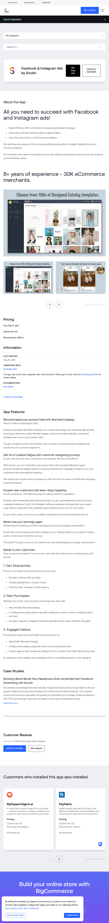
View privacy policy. (14, 908)
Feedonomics (29, 3)
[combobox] (54, 47)
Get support (36, 748)
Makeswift (46, 3)
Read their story (10, 703)
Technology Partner (89, 374)
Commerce (13, 3)
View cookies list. (31, 908)
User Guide (8, 387)
